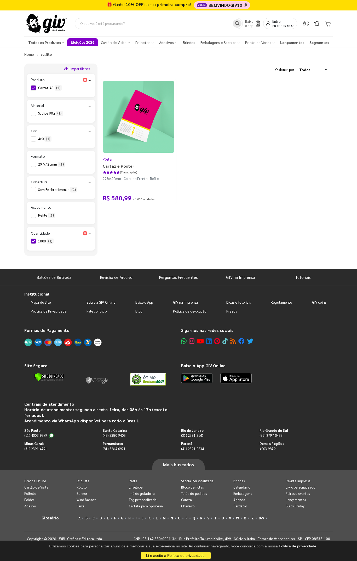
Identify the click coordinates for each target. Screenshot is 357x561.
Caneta (186, 499)
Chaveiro (188, 506)
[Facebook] (241, 341)
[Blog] (233, 341)
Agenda (239, 499)
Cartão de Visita (36, 487)
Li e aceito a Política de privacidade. (176, 555)
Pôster (108, 159)
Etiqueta (83, 481)
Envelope (136, 487)
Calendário (241, 487)
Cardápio (240, 506)
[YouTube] (200, 341)
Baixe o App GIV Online (203, 365)
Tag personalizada (143, 499)
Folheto (30, 493)
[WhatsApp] (306, 23)
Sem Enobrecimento (57, 189)
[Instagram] (191, 341)
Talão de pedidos (194, 493)
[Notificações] (317, 23)
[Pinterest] (217, 341)
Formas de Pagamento (47, 330)
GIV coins (319, 302)
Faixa (80, 506)
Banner (82, 493)
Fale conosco (97, 311)
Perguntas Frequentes (178, 277)
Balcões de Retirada (54, 277)
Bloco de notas (192, 487)
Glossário (50, 517)
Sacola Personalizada (197, 481)
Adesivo (30, 506)
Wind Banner (86, 499)
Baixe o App (144, 302)
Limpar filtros (79, 68)
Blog (138, 311)
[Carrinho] (328, 23)
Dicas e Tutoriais (238, 302)
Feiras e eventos (298, 493)
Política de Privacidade (48, 311)
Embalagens (242, 493)
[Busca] (237, 23)
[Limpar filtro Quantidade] (85, 233)
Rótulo (82, 487)
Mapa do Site (41, 302)
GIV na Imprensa (240, 277)
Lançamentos (296, 499)
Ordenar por (284, 69)
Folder (29, 499)
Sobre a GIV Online (101, 302)
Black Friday (295, 506)
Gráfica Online (35, 481)
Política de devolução (189, 311)
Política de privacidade (297, 546)
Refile (46, 215)
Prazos (231, 311)
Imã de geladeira (142, 493)
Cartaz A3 (49, 88)
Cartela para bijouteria (146, 506)
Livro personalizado (300, 487)
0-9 (261, 518)
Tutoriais (303, 277)
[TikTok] (225, 341)
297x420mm (51, 164)
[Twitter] (250, 341)
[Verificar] (49, 377)
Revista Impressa (298, 481)
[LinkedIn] (209, 341)
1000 (45, 241)
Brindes (239, 481)
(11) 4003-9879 (35, 435)
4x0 (44, 139)
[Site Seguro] (97, 379)
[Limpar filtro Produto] (85, 80)
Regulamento (281, 302)
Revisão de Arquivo (116, 277)
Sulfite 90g (50, 113)
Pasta (133, 481)
